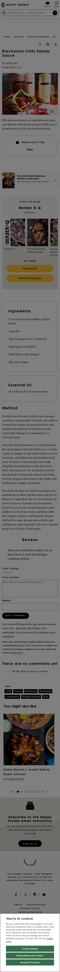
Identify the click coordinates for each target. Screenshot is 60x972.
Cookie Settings (30, 949)
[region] (30, 942)
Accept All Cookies (30, 962)
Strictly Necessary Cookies (30, 955)
